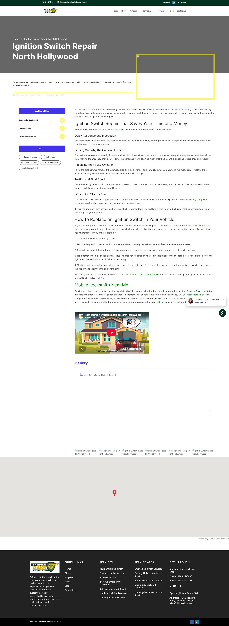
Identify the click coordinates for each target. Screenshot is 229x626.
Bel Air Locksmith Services (148, 580)
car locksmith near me (30, 157)
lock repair (50, 157)
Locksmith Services (41, 136)
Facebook (166, 3)
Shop (161, 11)
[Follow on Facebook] (192, 622)
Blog (172, 11)
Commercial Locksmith (112, 573)
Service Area (148, 11)
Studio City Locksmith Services (146, 586)
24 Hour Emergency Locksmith (110, 583)
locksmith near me (29, 162)
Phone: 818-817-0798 (180, 580)
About (123, 11)
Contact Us (181, 11)
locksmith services (50, 162)
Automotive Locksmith (41, 120)
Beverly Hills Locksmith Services (147, 574)
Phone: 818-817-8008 (180, 576)
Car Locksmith (41, 128)
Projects (69, 577)
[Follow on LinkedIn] (197, 622)
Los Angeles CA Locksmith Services (148, 593)
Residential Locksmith (111, 568)
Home (115, 11)
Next (209, 410)
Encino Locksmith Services (148, 568)
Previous (80, 410)
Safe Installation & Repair (113, 589)
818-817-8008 (50, 2)
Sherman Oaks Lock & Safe (218, 539)
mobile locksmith (28, 168)
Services (133, 11)
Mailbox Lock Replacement (114, 593)
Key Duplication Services (113, 597)
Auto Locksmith (108, 577)
